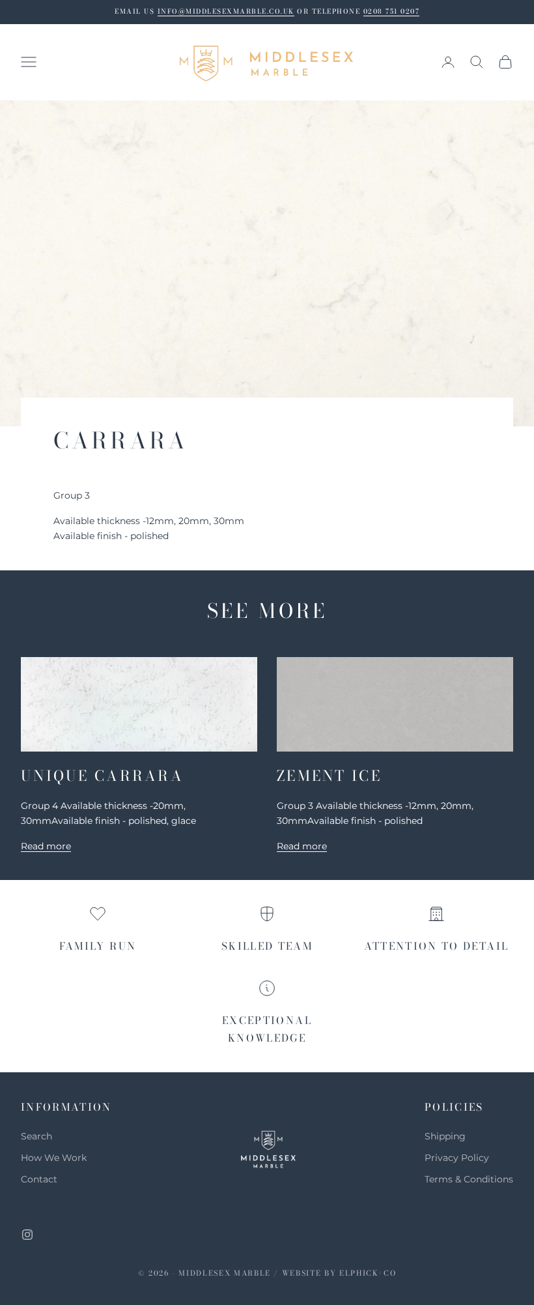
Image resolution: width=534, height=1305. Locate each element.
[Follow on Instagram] (27, 1234)
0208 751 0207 (391, 11)
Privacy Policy (457, 1158)
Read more (46, 846)
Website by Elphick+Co (339, 1273)
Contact (39, 1179)
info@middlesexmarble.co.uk (226, 11)
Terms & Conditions (469, 1179)
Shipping (445, 1136)
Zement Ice (329, 776)
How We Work (54, 1158)
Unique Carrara (102, 776)
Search (36, 1136)
